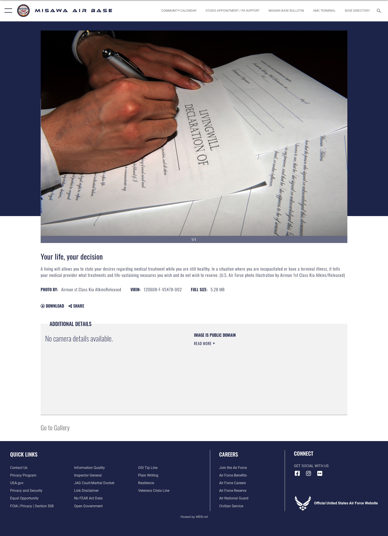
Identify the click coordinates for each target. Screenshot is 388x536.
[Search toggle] (379, 10)
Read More (203, 343)
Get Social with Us (311, 466)
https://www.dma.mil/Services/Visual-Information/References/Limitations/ (246, 372)
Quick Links (23, 454)
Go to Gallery (55, 427)
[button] (7, 10)
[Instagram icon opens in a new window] (308, 473)
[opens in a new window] (319, 473)
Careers (228, 454)
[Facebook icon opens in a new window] (297, 473)
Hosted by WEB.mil (194, 516)
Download (54, 306)
